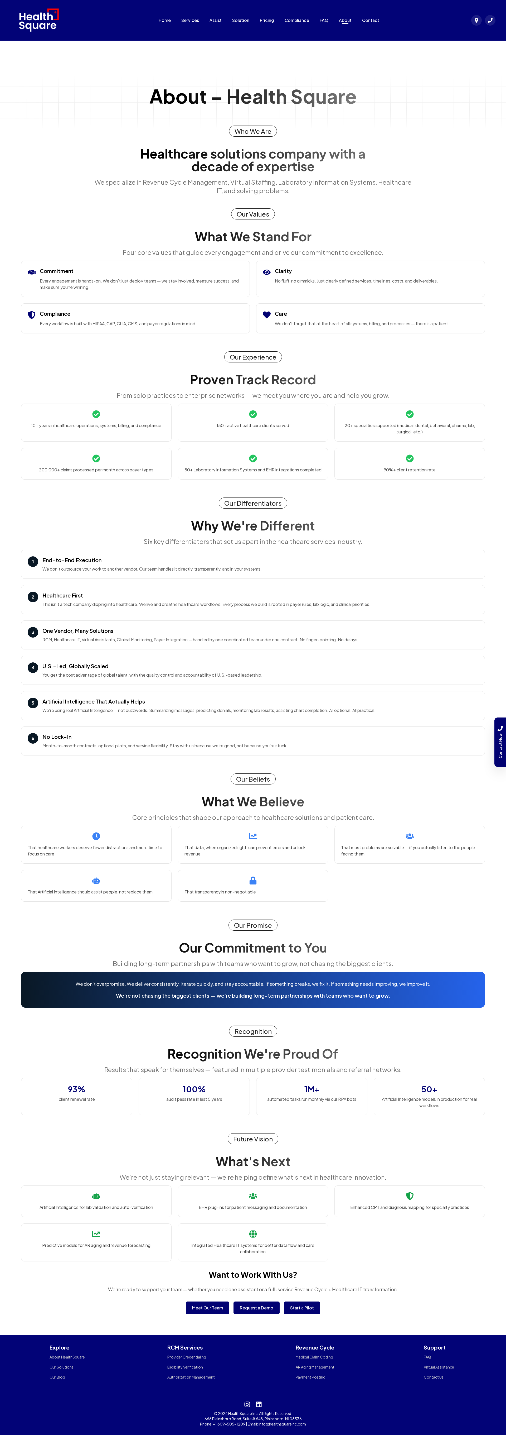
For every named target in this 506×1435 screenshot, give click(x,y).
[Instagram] (247, 1404)
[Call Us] (490, 20)
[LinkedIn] (259, 1404)
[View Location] (476, 20)
